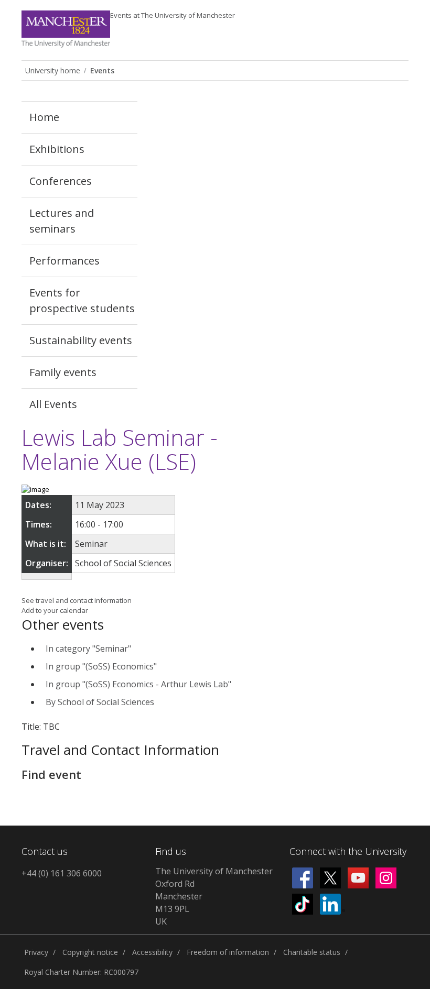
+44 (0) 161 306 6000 (62, 873)
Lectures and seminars (61, 221)
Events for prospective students (82, 300)
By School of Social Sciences (100, 702)
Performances (64, 261)
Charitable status (311, 952)
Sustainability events (80, 340)
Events (172, 15)
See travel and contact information (77, 600)
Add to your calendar (55, 610)
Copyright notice (90, 952)
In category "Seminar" (88, 648)
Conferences (60, 181)
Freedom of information (228, 952)
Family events (62, 372)
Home (44, 117)
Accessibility (152, 952)
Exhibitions (56, 149)
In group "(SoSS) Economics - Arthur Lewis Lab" (138, 684)
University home (52, 70)
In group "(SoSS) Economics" (101, 666)
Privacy (36, 952)
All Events (53, 404)
